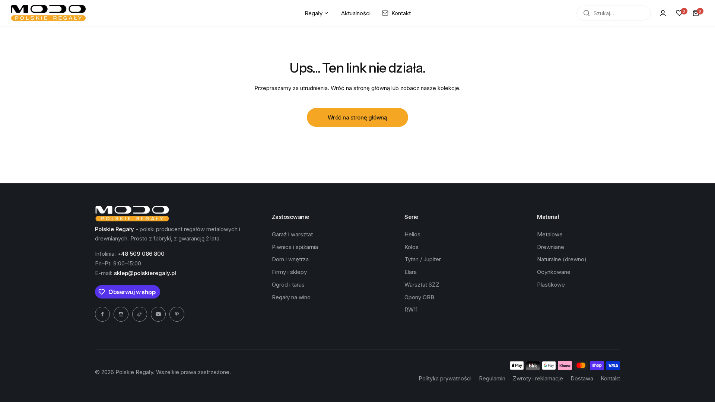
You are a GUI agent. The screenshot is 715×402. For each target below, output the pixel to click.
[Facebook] (102, 314)
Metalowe (550, 234)
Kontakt (610, 378)
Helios (412, 234)
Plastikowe (551, 284)
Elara (410, 271)
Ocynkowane (554, 271)
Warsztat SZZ (421, 284)
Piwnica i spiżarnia (295, 247)
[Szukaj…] (586, 13)
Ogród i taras (288, 284)
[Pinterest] (176, 314)
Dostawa (582, 378)
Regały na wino (291, 297)
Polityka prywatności (445, 378)
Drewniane (550, 247)
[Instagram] (121, 314)
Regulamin (492, 378)
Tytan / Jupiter (422, 259)
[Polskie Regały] (48, 13)
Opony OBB (419, 297)
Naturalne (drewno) (562, 259)
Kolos (411, 247)
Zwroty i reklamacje (538, 378)
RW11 (410, 309)
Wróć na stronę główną (357, 117)
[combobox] (613, 13)
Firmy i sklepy (289, 271)
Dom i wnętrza (290, 259)
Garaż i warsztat (292, 234)
